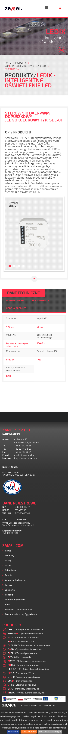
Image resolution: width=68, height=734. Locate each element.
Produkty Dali (13, 69)
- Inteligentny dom (22, 653)
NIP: (4, 507)
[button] (8, 234)
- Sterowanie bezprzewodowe (29, 645)
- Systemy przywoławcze (24, 677)
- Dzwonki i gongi (20, 681)
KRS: (4, 520)
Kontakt (9, 594)
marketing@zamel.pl (24, 455)
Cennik (8, 575)
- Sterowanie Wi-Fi (21, 641)
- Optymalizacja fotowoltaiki (28, 669)
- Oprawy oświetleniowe (25, 633)
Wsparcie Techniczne (15, 580)
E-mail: (6, 455)
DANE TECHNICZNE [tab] (23, 293)
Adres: (5, 439)
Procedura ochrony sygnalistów (21, 614)
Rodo (7, 604)
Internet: (7, 458)
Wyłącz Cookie (29, 731)
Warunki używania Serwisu (18, 609)
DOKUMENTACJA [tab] (40, 300)
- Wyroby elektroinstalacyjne (26, 692)
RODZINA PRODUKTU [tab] (16, 308)
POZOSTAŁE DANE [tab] (15, 300)
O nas (8, 565)
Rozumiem (13, 731)
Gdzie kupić (10, 570)
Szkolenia (10, 590)
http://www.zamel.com (25, 458)
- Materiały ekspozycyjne (23, 688)
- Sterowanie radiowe (22, 685)
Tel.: (4, 446)
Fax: (4, 452)
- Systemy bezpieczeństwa (25, 649)
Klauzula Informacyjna (50, 731)
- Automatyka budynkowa (23, 637)
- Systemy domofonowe (23, 665)
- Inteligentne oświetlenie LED (25, 66)
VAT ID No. (7, 513)
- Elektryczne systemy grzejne (27, 661)
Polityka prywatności (15, 599)
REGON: (6, 510)
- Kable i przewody (19, 657)
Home (8, 550)
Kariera (8, 585)
